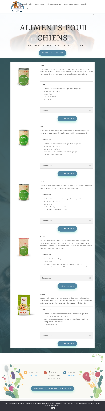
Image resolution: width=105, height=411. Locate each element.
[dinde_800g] (23, 87)
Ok (53, 408)
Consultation (39, 4)
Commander (67, 118)
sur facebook (71, 375)
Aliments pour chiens (71, 4)
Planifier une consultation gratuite (52, 388)
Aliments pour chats (54, 4)
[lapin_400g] (23, 203)
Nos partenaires (27, 9)
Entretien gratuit (52, 53)
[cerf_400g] (23, 148)
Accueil (24, 4)
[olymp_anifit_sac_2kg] (23, 316)
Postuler (84, 4)
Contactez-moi (33, 375)
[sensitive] (23, 258)
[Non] (102, 406)
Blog (30, 4)
